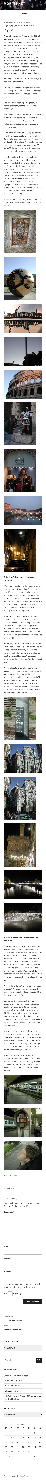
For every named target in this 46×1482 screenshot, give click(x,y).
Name (7, 1246)
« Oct (11, 1456)
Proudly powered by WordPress (16, 1476)
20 (12, 1447)
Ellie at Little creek (12, 1386)
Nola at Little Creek (12, 1391)
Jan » (35, 1456)
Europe (10, 1188)
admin (27, 22)
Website (7, 1271)
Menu (24, 13)
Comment (9, 1212)
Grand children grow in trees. (16, 1376)
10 (35, 1438)
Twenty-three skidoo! (13, 1381)
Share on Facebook (10, 1175)
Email (7, 1259)
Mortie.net (14, 3)
